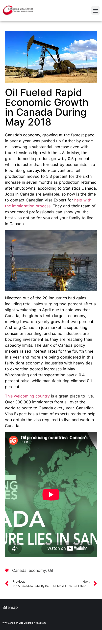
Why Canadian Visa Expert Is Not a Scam (24, 622)
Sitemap (10, 607)
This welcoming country (27, 396)
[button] (95, 10)
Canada (19, 570)
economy (37, 570)
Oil (50, 570)
